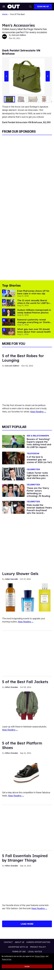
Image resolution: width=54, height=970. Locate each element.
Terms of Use (6, 959)
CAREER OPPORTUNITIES (38, 942)
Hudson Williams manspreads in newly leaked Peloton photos (34, 311)
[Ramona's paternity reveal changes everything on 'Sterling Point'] (8, 321)
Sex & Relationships (38, 436)
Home (4, 14)
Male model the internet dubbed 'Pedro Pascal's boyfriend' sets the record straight (39, 510)
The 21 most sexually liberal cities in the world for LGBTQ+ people (33, 303)
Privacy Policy (40, 956)
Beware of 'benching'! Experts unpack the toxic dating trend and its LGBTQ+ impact (39, 443)
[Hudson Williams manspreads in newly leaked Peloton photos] (8, 312)
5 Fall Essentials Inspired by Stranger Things (25, 858)
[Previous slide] (6, 76)
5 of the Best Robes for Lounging (23, 358)
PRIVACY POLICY (38, 947)
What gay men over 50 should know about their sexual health (34, 330)
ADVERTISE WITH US (18, 947)
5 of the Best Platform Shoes (22, 745)
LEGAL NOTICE (35, 951)
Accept (27, 966)
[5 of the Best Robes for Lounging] (27, 384)
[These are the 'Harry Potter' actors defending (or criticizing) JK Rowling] (13, 490)
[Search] (30, 6)
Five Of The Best (17, 14)
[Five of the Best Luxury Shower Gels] (27, 597)
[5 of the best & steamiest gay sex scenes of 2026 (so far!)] (13, 457)
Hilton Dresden (11, 687)
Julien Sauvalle (11, 579)
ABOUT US (19, 942)
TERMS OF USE (19, 951)
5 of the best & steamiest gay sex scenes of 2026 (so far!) (39, 460)
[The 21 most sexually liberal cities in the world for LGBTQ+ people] (8, 302)
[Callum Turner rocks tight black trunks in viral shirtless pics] (13, 473)
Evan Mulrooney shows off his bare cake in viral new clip (33, 292)
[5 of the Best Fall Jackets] (27, 705)
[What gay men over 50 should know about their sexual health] (8, 331)
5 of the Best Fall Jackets (25, 681)
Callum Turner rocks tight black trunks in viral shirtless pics (37, 475)
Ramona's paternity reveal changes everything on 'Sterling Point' (34, 322)
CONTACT (8, 942)
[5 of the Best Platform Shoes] (27, 771)
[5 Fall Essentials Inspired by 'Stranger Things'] (27, 884)
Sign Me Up (43, 6)
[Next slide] (47, 76)
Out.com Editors (19, 35)
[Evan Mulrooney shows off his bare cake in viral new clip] (8, 293)
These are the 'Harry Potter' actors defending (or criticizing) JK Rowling (38, 492)
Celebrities (33, 469)
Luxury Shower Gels (20, 573)
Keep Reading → (38, 411)
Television (33, 453)
